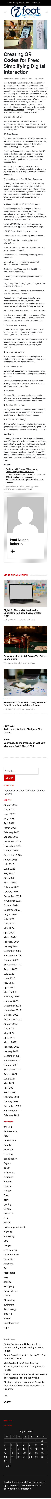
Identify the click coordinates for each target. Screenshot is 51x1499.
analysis (8, 1126)
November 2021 (12, 1060)
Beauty (7, 1145)
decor (7, 1168)
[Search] (46, 11)
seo (6, 1277)
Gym (6, 1218)
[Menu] (5, 11)
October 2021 (11, 1065)
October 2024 (11, 905)
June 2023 (9, 978)
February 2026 (11, 832)
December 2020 (12, 1106)
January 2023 (11, 1001)
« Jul (8, 1466)
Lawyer (8, 1245)
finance (7, 699)
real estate (9, 1272)
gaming (8, 1204)
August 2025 (10, 859)
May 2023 (9, 983)
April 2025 (9, 878)
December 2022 (12, 1005)
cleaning (8, 1154)
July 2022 (9, 1028)
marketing (9, 1259)
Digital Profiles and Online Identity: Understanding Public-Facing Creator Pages (22, 613)
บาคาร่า (8, 1401)
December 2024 (12, 896)
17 (5, 1453)
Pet (5, 1268)
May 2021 (9, 1083)
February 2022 (11, 1046)
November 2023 (12, 955)
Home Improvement (14, 1227)
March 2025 (10, 882)
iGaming (8, 1231)
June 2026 (9, 814)
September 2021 (12, 1069)
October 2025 (11, 850)
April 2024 (9, 932)
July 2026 (9, 809)
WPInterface (24, 1488)
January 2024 (11, 946)
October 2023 (11, 960)
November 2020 (12, 1110)
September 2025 (13, 855)
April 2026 (9, 823)
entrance (8, 1177)
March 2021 (10, 1092)
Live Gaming (10, 1250)
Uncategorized (11, 1323)
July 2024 (9, 919)
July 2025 (9, 864)
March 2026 (10, 827)
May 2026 (9, 818)
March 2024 (10, 937)
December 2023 (12, 951)
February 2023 (11, 996)
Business (12, 487)
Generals (8, 1213)
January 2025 (11, 891)
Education (9, 1172)
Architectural (10, 1131)
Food (6, 1195)
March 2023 (10, 992)
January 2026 (11, 837)
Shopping (9, 1286)
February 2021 (11, 1097)
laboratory (9, 1236)
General (8, 1209)
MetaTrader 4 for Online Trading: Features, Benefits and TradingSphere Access (25, 703)
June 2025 (9, 869)
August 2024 (10, 914)
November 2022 (12, 1010)
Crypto (7, 1163)
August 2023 (10, 969)
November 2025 (12, 846)
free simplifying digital (24, 489)
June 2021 (9, 1078)
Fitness (8, 1190)
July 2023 (9, 973)
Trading (8, 1314)
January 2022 (11, 1051)
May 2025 (9, 873)
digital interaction (10, 489)
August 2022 (10, 1024)
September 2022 (13, 1019)
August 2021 (10, 1074)
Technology (10, 1309)
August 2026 (10, 805)
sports (7, 1295)
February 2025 (11, 887)
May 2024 (9, 928)
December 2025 (12, 841)
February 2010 (11, 1115)
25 (12, 1457)
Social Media (10, 1291)
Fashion (8, 1181)
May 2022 (9, 1033)
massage (8, 1263)
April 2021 (9, 1088)
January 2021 (11, 1101)
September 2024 (13, 910)
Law (6, 1241)
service (8, 1282)
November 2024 (12, 900)
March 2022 (10, 1042)
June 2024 (9, 923)
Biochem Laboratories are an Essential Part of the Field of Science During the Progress (24, 1385)
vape (6, 1327)
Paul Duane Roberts (37, 78)
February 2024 (11, 942)
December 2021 (12, 1056)
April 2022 (9, 1037)
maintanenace (11, 1254)
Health (7, 1222)
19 (18, 1453)
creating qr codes (32, 487)
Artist (6, 1136)
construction (10, 1158)
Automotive (10, 1140)
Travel (7, 1318)
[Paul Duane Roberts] (25, 515)
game (7, 1199)
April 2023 (9, 987)
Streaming (9, 1300)
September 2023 (13, 964)
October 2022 (11, 1015)
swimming (9, 1304)
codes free (20, 487)
